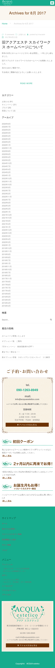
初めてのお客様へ (9, 528)
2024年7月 (6, 166)
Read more (26, 83)
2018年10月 (7, 269)
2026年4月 (6, 136)
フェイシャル (7, 564)
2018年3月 (6, 275)
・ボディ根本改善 (25, 582)
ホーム (4, 523)
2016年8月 (6, 293)
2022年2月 (6, 208)
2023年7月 (6, 190)
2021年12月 (7, 215)
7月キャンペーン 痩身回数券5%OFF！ (18, 346)
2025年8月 (6, 151)
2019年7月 (6, 260)
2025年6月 (6, 154)
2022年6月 (6, 202)
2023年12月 (7, 178)
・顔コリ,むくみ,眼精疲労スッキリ (14, 571)
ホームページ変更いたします (13, 336)
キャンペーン (7, 104)
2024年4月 (6, 169)
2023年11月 (7, 181)
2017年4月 (6, 290)
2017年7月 (6, 287)
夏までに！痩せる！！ (11, 352)
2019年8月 (6, 257)
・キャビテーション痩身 (10, 579)
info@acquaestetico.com (27, 399)
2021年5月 (6, 221)
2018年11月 (7, 266)
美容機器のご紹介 (9, 539)
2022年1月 (6, 211)
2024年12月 (7, 163)
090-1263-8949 (27, 390)
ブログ (4, 107)
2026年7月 (6, 126)
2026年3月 (6, 139)
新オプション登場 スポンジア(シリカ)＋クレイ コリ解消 (26, 357)
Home (4, 23)
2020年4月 (6, 239)
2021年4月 (6, 224)
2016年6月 (6, 296)
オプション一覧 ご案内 (12, 341)
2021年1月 (6, 227)
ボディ (4, 575)
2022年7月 (6, 199)
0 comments (9, 34)
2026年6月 (6, 129)
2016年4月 (6, 303)
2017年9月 (6, 281)
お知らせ (22, 34)
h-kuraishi (41, 34)
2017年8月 (6, 284)
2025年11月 (7, 148)
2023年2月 (6, 193)
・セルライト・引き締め (10, 582)
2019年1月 (6, 263)
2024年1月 (6, 175)
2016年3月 (6, 305)
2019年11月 (7, 251)
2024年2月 (6, 172)
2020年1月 (6, 245)
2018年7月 (6, 272)
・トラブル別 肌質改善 (21, 568)
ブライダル (6, 594)
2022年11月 (7, 196)
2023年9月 (6, 187)
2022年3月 (6, 205)
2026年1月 (6, 145)
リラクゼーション (9, 590)
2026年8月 (6, 123)
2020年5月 (6, 236)
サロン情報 (6, 545)
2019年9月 (6, 254)
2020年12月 (7, 230)
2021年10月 (7, 217)
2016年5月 (6, 299)
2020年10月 (7, 233)
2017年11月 (7, 278)
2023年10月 (7, 184)
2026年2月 (6, 142)
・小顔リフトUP (7, 568)
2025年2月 (6, 160)
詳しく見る (7, 455)
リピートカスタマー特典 (12, 534)
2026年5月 (6, 133)
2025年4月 (6, 157)
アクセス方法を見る (28, 424)
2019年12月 (7, 248)
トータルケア (7, 586)
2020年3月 (6, 242)
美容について (7, 110)
